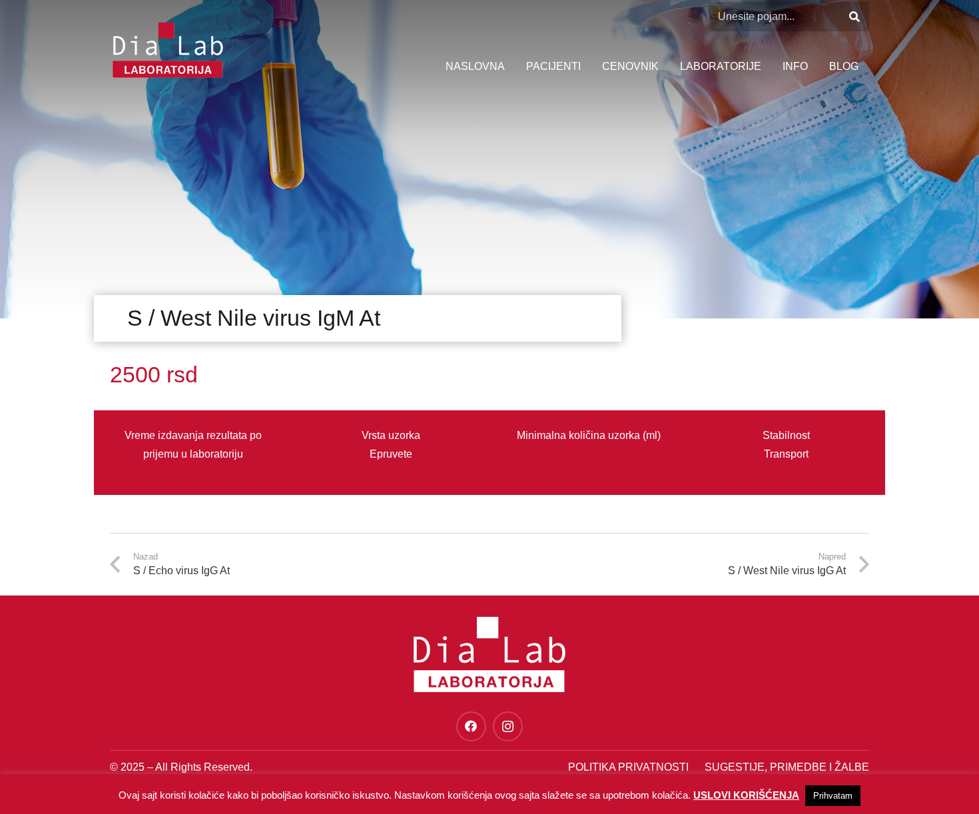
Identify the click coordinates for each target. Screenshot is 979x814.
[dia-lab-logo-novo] (167, 50)
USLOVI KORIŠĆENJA (746, 795)
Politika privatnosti (628, 767)
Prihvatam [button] (832, 796)
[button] (814, 66)
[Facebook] (471, 726)
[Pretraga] (854, 17)
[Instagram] (508, 726)
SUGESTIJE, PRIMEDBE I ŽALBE (787, 767)
